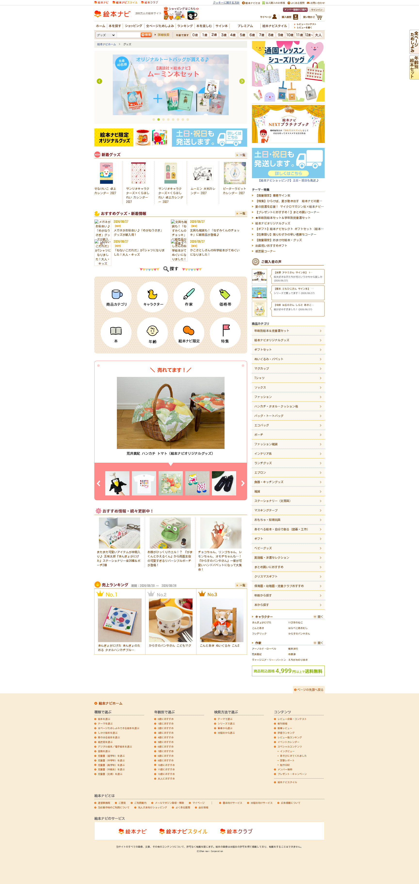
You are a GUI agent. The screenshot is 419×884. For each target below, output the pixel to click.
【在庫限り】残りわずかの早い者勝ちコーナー (285, 234)
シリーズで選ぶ (226, 723)
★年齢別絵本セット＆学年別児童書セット (283, 217)
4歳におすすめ (166, 737)
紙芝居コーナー (265, 251)
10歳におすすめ (166, 765)
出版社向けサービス (262, 803)
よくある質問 (183, 807)
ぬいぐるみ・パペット (268, 359)
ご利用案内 (140, 803)
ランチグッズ (263, 463)
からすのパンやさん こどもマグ (170, 645)
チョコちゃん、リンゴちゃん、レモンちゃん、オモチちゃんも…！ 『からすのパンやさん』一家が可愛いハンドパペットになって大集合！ (220, 560)
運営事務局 (104, 803)
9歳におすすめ (166, 760)
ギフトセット (263, 349)
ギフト (258, 538)
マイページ (199, 803)
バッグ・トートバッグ (268, 415)
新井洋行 (293, 648)
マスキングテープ (266, 510)
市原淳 (292, 654)
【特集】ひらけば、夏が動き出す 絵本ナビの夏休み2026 (293, 200)
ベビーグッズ (263, 548)
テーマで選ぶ (225, 719)
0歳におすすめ (166, 719)
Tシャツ (259, 377)
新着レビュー (285, 728)
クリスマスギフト (266, 576)
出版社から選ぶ (226, 733)
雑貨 (257, 491)
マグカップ (261, 368)
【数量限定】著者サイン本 (272, 195)
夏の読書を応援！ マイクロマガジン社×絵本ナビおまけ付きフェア (299, 206)
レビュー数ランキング (290, 737)
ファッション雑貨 (266, 444)
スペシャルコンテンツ (290, 746)
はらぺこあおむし (298, 628)
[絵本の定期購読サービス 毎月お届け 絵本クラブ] (149, 2)
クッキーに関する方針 (226, 2)
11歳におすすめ (166, 769)
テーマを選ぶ (105, 723)
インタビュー (287, 751)
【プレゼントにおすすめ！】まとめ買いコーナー (287, 212)
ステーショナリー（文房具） (273, 500)
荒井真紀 (257, 654)
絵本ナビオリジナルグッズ (272, 223)
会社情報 (203, 807)
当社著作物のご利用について (113, 807)
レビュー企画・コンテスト (292, 719)
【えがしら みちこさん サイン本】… (294, 272)
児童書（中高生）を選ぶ (111, 769)
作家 (258, 642)
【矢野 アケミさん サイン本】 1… (293, 288)
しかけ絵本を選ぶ (107, 733)
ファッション (263, 396)
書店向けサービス (232, 803)
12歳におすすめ (166, 774)
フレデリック (259, 633)
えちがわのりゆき (298, 660)
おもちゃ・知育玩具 (267, 519)
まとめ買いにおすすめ (268, 566)
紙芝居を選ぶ (105, 742)
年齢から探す (263, 595)
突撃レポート (287, 760)
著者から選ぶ (225, 728)
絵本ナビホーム (106, 44)
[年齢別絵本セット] (414, 77)
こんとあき (258, 628)
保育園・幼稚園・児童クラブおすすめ (279, 585)
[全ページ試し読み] (414, 51)
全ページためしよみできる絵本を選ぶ (118, 728)
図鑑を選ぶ (104, 751)
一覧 (242, 154)
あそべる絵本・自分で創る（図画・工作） (282, 529)
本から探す (261, 604)
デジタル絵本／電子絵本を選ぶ (115, 746)
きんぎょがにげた (261, 622)
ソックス (260, 387)
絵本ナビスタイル (287, 782)
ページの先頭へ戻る (310, 689)
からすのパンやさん (299, 633)
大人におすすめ (166, 778)
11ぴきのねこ (295, 622)
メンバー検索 (285, 769)
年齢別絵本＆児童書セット (271, 330)
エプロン (260, 472)
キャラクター (264, 616)
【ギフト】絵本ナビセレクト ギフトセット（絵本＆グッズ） (295, 228)
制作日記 (285, 765)
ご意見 (122, 803)
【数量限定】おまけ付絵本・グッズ (278, 240)
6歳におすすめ (166, 746)
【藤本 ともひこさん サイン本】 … (294, 305)
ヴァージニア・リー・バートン (269, 660)
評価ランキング (286, 733)
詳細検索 (163, 34)
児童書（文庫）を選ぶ (110, 774)
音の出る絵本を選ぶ (109, 737)
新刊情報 (282, 723)
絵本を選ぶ (104, 719)
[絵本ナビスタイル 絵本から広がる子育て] (125, 2)
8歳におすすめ (166, 756)
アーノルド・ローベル (264, 648)
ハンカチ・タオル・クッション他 (276, 406)
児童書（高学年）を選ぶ (111, 765)
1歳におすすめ (166, 723)
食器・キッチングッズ (268, 481)
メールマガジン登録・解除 (169, 803)
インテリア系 (263, 453)
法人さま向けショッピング (152, 807)
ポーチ (258, 434)
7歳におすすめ (166, 751)
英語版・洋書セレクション (271, 557)
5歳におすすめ (166, 742)
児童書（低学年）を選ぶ (111, 756)
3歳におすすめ (166, 733)
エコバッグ (261, 425)
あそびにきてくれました (293, 756)
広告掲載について (290, 803)
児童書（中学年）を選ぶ (111, 760)
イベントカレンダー (288, 742)
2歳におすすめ (166, 728)
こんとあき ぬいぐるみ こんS (219, 645)
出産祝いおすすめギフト (271, 245)
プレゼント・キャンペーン (292, 774)
